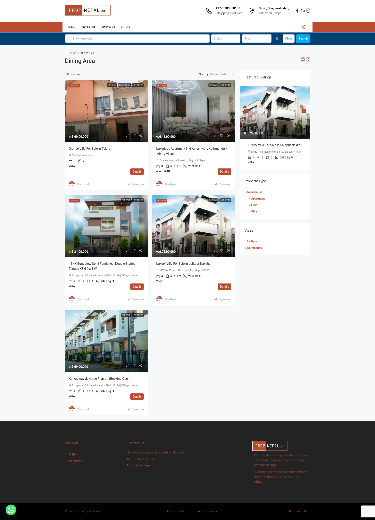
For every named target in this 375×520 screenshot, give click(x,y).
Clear (288, 38)
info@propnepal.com (229, 13)
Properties (88, 27)
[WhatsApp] (306, 511)
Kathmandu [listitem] (254, 248)
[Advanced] (277, 38)
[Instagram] (291, 511)
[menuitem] (304, 27)
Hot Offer (138, 85)
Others (125, 27)
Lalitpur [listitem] (252, 241)
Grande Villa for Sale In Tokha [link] (89, 148)
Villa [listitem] (254, 211)
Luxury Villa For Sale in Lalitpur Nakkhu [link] (183, 263)
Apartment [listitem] (258, 198)
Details (137, 171)
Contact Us (108, 27)
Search (303, 38)
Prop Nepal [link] (83, 184)
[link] (106, 111)
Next (304, 111)
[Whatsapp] (11, 510)
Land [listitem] (254, 205)
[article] (275, 127)
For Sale (111, 85)
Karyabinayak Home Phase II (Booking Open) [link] (100, 379)
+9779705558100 (228, 8)
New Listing (124, 85)
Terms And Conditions (203, 511)
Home (71, 27)
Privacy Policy (175, 511)
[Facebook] (284, 511)
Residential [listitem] (254, 192)
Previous (246, 111)
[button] (303, 59)
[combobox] (226, 38)
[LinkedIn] (299, 511)
